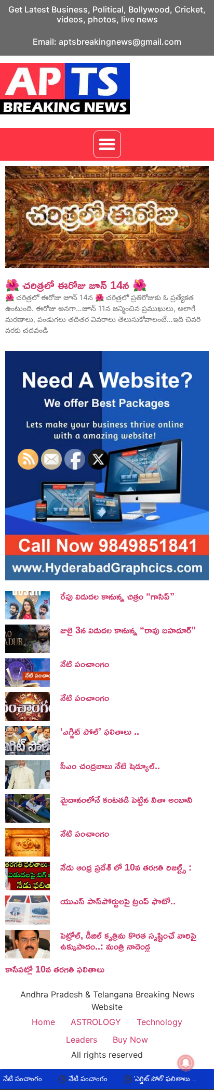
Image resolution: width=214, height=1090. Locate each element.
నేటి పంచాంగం (66, 1078)
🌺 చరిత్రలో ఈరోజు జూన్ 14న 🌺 (75, 285)
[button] (107, 144)
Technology (159, 1022)
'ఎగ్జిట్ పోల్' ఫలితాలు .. (143, 1078)
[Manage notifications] (186, 1063)
